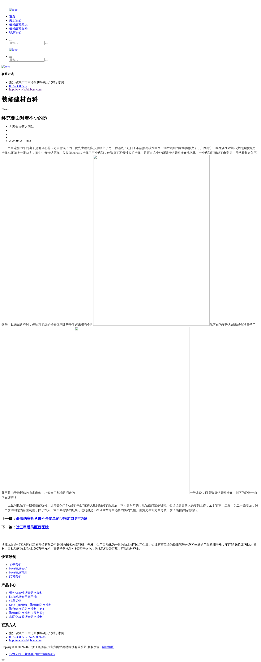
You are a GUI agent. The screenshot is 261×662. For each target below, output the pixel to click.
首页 (12, 16)
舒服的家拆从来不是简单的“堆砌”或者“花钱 (51, 519)
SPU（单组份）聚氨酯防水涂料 (30, 604)
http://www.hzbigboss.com (25, 89)
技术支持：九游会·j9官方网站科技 (32, 654)
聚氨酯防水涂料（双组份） (27, 612)
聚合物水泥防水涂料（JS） (27, 608)
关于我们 (15, 20)
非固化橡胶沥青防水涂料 (26, 616)
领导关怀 (15, 600)
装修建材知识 (18, 24)
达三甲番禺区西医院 (32, 527)
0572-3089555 (18, 86)
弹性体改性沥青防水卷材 (26, 592)
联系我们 (15, 32)
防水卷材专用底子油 (23, 596)
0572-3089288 (36, 637)
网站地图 (108, 647)
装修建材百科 (18, 28)
